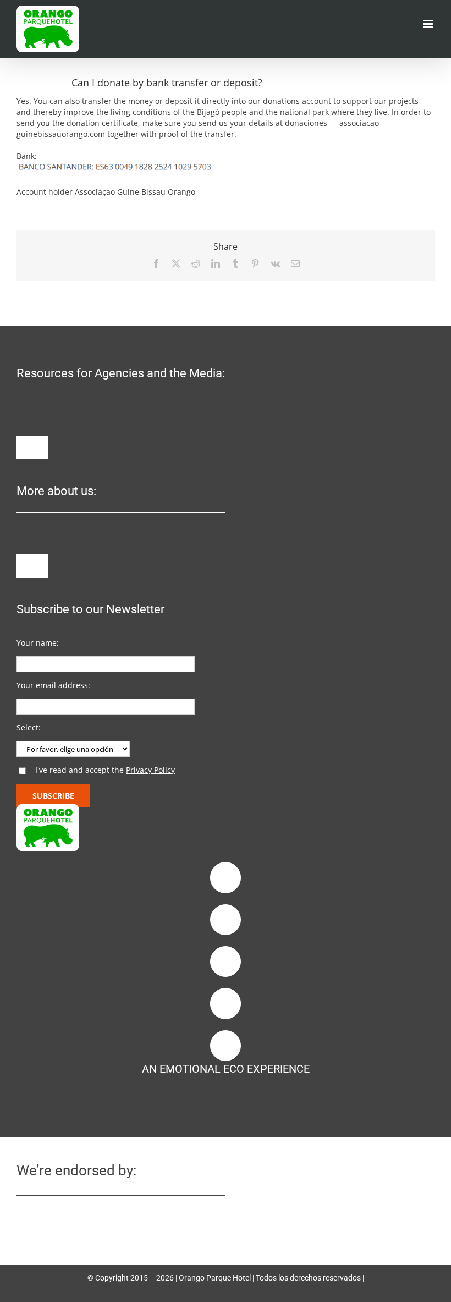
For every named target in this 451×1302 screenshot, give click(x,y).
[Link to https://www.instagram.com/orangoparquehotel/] (225, 919)
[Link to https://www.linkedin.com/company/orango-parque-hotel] (225, 961)
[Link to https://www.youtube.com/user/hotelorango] (225, 1003)
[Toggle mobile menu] (429, 24)
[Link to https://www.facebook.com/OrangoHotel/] (225, 877)
